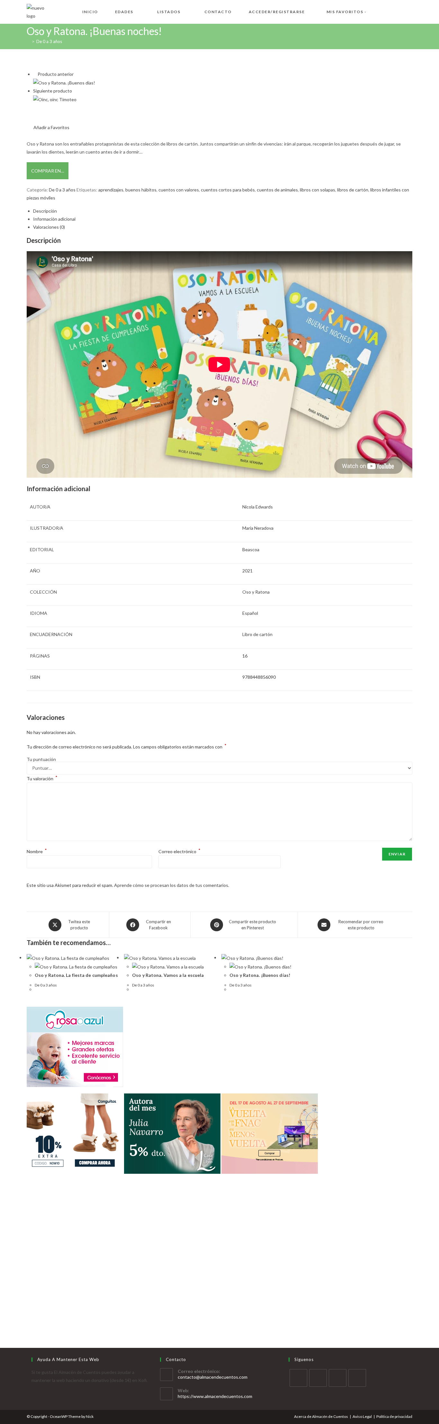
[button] (48, 127)
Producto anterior (56, 74)
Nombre (37, 851)
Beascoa (250, 549)
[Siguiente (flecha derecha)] (428, 712)
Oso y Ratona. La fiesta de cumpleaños (76, 975)
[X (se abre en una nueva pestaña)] (379, 11)
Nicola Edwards (257, 506)
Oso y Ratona (256, 592)
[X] (298, 1378)
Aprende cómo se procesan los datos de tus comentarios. (171, 885)
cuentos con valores (178, 189)
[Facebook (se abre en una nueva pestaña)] (389, 11)
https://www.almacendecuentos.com (215, 1396)
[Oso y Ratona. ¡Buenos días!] (64, 82)
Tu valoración (42, 778)
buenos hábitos (141, 189)
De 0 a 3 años (49, 41)
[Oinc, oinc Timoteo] (54, 99)
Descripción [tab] (45, 211)
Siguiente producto (52, 90)
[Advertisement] (219, 1278)
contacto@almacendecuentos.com (212, 1377)
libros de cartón (352, 189)
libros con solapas (317, 189)
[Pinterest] (357, 1378)
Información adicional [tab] (54, 219)
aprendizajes (110, 189)
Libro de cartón (257, 634)
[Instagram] (337, 1378)
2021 (247, 570)
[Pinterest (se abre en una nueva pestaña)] (399, 11)
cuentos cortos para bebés (228, 189)
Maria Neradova (257, 528)
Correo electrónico (179, 851)
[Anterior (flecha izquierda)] (11, 712)
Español (250, 613)
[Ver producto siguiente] (74, 90)
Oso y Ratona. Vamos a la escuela (168, 975)
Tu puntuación (41, 759)
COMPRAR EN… (47, 170)
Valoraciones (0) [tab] (49, 227)
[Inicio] (28, 41)
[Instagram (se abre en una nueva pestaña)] (410, 11)
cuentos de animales (277, 189)
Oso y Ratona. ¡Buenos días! (259, 975)
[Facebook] (318, 1378)
